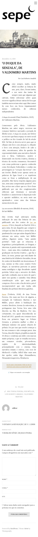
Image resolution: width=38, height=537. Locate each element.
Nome (4, 479)
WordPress (14, 529)
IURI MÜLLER (29, 391)
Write (26, 529)
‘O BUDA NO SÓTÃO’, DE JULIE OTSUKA (17, 433)
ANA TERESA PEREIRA (15, 391)
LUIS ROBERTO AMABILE (14, 394)
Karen (4, 294)
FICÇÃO (20, 387)
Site (3, 496)
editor (14, 408)
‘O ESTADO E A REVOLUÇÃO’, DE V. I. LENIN (18, 424)
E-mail (5, 488)
